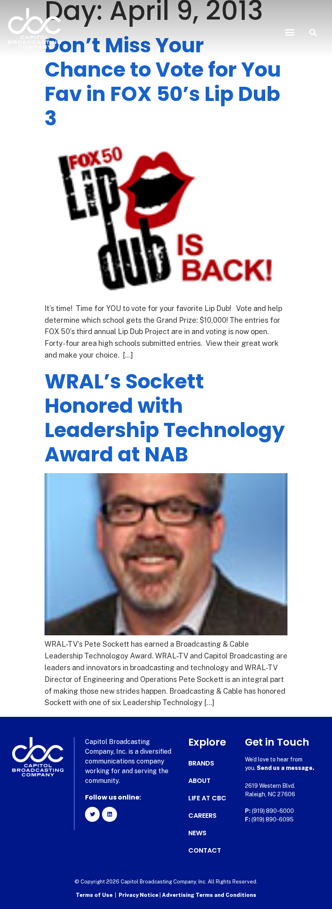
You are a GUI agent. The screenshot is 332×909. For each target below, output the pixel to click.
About (199, 781)
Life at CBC (207, 798)
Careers (202, 816)
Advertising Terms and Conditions (209, 895)
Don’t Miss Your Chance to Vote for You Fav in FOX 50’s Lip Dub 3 (163, 82)
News (197, 833)
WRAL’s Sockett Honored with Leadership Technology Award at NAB (165, 418)
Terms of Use (94, 895)
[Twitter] (92, 814)
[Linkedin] (109, 814)
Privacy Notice (139, 895)
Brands (201, 763)
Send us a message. (285, 768)
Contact (204, 851)
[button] (290, 32)
